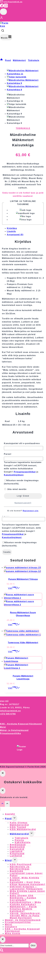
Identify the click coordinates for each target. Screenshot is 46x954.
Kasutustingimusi (14, 475)
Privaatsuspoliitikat (25, 472)
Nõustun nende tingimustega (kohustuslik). (21, 482)
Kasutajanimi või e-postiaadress (22, 443)
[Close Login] (2, 773)
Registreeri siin (31, 511)
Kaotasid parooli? (23, 503)
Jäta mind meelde (16, 489)
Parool (7, 454)
